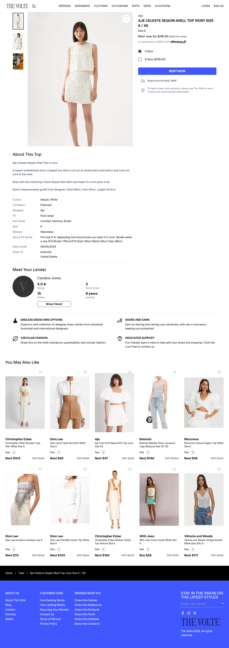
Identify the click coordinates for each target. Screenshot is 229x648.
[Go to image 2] (26, 434)
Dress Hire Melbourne (88, 605)
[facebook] (182, 613)
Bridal (67, 221)
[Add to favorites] (40, 372)
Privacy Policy (48, 623)
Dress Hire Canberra (87, 623)
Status (9, 619)
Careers (10, 609)
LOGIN (206, 6)
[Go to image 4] (73, 434)
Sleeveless (46, 231)
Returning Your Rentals (54, 609)
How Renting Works (52, 600)
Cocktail (45, 221)
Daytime (57, 221)
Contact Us (47, 614)
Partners (10, 614)
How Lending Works (52, 605)
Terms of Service (50, 619)
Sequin (44, 199)
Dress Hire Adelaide (87, 619)
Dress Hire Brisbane (87, 609)
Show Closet (54, 304)
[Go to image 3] (71, 434)
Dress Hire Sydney (86, 600)
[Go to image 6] (164, 531)
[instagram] (188, 613)
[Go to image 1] (24, 434)
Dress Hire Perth (85, 614)
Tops (21, 573)
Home (9, 573)
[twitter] (194, 613)
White (54, 199)
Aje (140, 16)
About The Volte (15, 600)
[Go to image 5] (208, 434)
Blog (8, 605)
